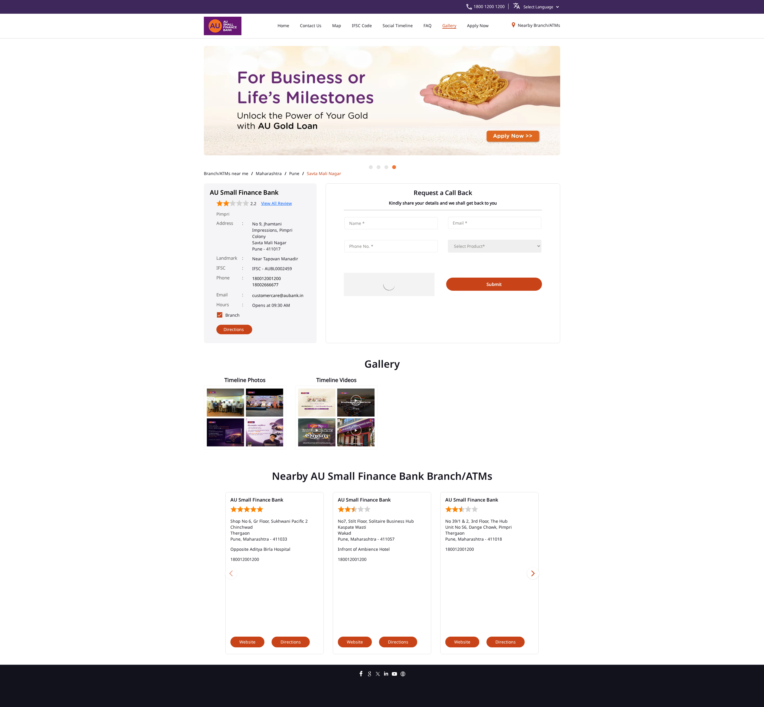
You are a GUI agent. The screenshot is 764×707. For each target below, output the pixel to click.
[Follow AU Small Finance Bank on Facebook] (361, 673)
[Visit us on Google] (369, 673)
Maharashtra (269, 173)
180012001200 (266, 278)
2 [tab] (378, 166)
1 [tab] (370, 166)
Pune (294, 173)
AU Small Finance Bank (256, 499)
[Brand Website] (403, 673)
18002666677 (265, 284)
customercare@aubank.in (278, 295)
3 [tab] (385, 166)
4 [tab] (393, 166)
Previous (231, 573)
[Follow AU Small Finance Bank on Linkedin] (386, 673)
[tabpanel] (382, 101)
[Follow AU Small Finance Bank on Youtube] (394, 673)
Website (247, 642)
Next (533, 573)
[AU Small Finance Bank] (222, 26)
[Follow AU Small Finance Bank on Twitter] (378, 673)
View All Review (276, 203)
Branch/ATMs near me (226, 173)
